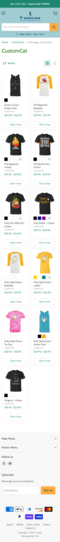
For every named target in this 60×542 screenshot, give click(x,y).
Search (9, 524)
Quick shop (15, 124)
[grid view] (47, 63)
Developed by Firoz (30, 536)
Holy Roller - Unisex (44, 223)
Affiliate (20, 524)
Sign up (48, 490)
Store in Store (33, 524)
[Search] (53, 27)
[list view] (54, 63)
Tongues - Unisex (13, 400)
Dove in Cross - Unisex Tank (12, 106)
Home (5, 42)
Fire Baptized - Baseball (41, 106)
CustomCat (18, 42)
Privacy (47, 524)
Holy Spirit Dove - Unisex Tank (43, 343)
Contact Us (30, 528)
